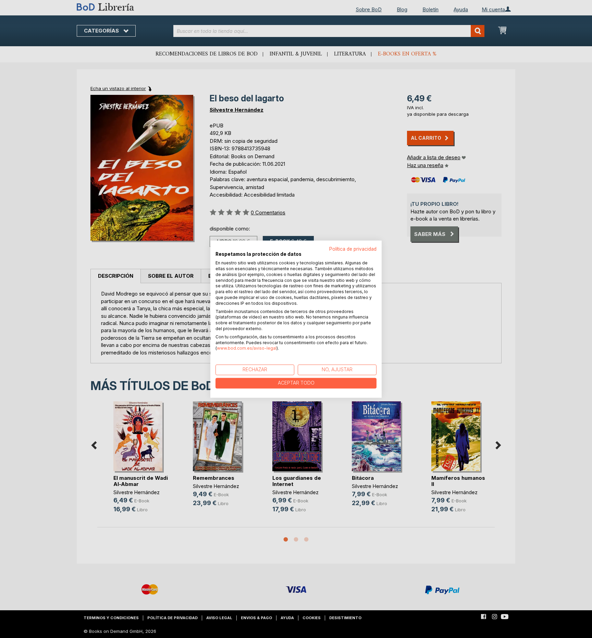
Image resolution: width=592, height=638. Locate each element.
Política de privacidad (353, 249)
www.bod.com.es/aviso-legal (246, 348)
